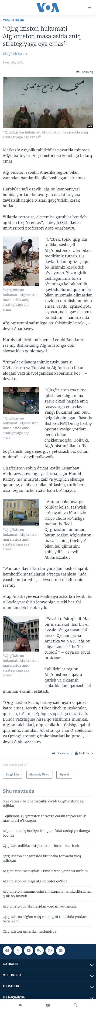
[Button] (84, 72)
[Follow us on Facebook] (7, 950)
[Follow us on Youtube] (28, 950)
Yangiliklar (13, 20)
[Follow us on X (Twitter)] (18, 950)
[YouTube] (48, 1005)
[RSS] (39, 950)
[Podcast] (49, 950)
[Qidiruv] (75, 1005)
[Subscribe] (60, 950)
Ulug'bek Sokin (15, 54)
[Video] (20, 1005)
